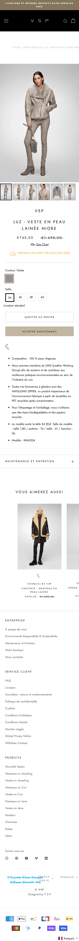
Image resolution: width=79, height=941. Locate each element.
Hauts (8, 836)
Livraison (10, 688)
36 (20, 297)
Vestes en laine (14, 808)
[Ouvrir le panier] (73, 20)
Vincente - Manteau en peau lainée (39, 590)
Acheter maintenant (39, 331)
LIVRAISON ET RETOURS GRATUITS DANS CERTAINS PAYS (39, 5)
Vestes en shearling (17, 780)
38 (31, 297)
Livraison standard (9, 305)
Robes (9, 829)
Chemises (11, 822)
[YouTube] (26, 858)
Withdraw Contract (16, 743)
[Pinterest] (16, 858)
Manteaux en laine (16, 801)
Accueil (16, 47)
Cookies (10, 708)
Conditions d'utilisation (18, 715)
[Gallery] (39, 133)
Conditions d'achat (16, 722)
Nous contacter (14, 657)
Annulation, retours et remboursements (28, 694)
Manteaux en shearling (18, 773)
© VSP (39, 889)
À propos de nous (16, 629)
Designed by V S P (39, 894)
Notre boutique (14, 650)
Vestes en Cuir (14, 794)
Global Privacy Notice (18, 736)
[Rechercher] (65, 21)
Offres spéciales (32, 47)
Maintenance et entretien (29, 461)
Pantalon (10, 815)
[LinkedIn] (46, 858)
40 (42, 297)
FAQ (8, 680)
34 (9, 297)
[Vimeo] (36, 858)
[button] (68, 938)
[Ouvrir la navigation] (6, 21)
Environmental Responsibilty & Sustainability (31, 636)
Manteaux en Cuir (16, 787)
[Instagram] (6, 858)
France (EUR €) (44, 878)
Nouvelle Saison (15, 766)
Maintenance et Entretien (20, 643)
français (67, 877)
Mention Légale (14, 729)
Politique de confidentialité (21, 701)
